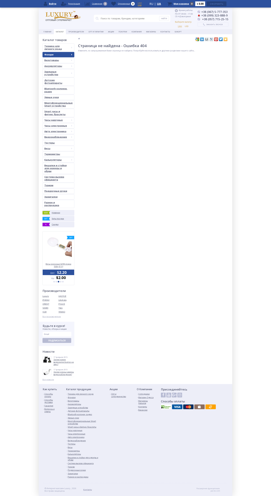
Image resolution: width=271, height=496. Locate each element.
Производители (76, 31)
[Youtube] (168, 395)
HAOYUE (62, 296)
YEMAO (61, 311)
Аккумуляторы (53, 66)
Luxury (46, 296)
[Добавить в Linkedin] (202, 39)
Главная (47, 31)
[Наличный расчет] (199, 406)
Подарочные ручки (55, 191)
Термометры (52, 154)
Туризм (48, 185)
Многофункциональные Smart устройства (58, 104)
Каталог (60, 31)
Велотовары (51, 60)
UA (159, 4)
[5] (63, 281)
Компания (137, 31)
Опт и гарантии (96, 31)
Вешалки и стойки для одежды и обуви (55, 168)
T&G (60, 307)
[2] (56, 281)
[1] (54, 281)
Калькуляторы (53, 159)
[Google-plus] (174, 395)
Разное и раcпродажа (51, 204)
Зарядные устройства (51, 73)
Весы (47, 148)
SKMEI (45, 307)
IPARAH (46, 300)
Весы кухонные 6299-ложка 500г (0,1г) (58, 265)
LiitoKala (62, 300)
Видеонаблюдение (55, 137)
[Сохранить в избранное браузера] (225, 39)
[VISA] (177, 406)
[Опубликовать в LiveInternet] (207, 39)
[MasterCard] (188, 406)
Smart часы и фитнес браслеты (55, 113)
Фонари (48, 54)
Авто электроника (55, 131)
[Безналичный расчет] (210, 406)
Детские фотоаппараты (53, 81)
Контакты (165, 31)
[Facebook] (163, 395)
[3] (58, 281)
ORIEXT (46, 304)
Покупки (123, 31)
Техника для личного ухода (53, 47)
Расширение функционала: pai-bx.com (208, 489)
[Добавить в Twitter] (221, 39)
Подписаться (57, 340)
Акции (111, 31)
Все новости (48, 379)
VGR (45, 311)
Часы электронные (55, 125)
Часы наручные (53, 120)
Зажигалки (51, 196)
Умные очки (51, 97)
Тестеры (49, 142)
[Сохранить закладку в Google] (197, 39)
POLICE (61, 304)
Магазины (151, 31)
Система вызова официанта (54, 178)
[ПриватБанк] (166, 406)
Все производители (52, 316)
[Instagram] (179, 395)
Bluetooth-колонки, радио (55, 90)
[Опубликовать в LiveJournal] (211, 39)
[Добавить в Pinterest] (216, 39)
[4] (60, 281)
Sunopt (178, 31)
